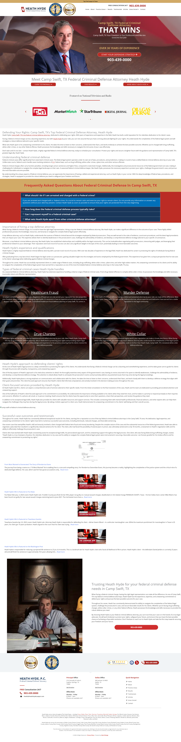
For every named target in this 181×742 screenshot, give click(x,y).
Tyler (90, 714)
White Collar (136, 333)
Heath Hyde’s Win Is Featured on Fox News (20, 492)
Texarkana (100, 714)
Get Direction (70, 687)
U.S (53, 162)
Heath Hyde (57, 139)
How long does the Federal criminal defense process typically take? (60, 209)
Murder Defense (136, 292)
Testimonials (118, 9)
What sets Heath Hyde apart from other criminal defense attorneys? (60, 219)
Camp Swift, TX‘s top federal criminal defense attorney (31, 135)
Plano (86, 714)
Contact (142, 9)
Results (110, 9)
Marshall (105, 714)
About (93, 9)
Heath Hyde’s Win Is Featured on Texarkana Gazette (23, 519)
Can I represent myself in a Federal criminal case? (50, 214)
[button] (26, 111)
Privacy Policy (90, 735)
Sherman (94, 714)
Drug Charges (45, 333)
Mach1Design (104, 735)
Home (87, 9)
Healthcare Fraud (44, 292)
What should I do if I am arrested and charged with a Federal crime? (60, 195)
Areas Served (133, 9)
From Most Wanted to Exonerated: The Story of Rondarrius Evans (28, 464)
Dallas (83, 714)
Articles (125, 9)
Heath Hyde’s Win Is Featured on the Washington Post (24, 547)
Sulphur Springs (113, 714)
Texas (79, 714)
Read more (64, 470)
